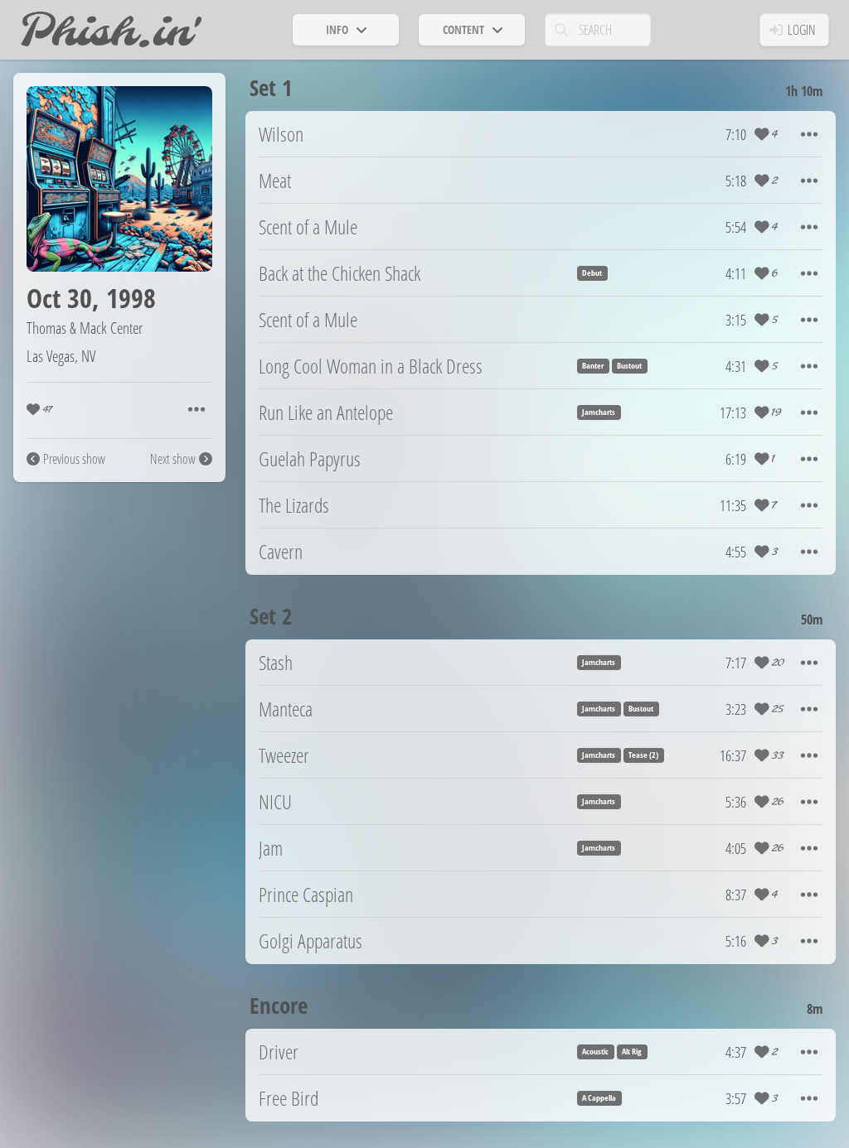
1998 (131, 298)
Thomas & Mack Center (85, 327)
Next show (173, 459)
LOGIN (802, 30)
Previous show (74, 459)
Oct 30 (59, 298)
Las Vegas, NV (61, 356)
